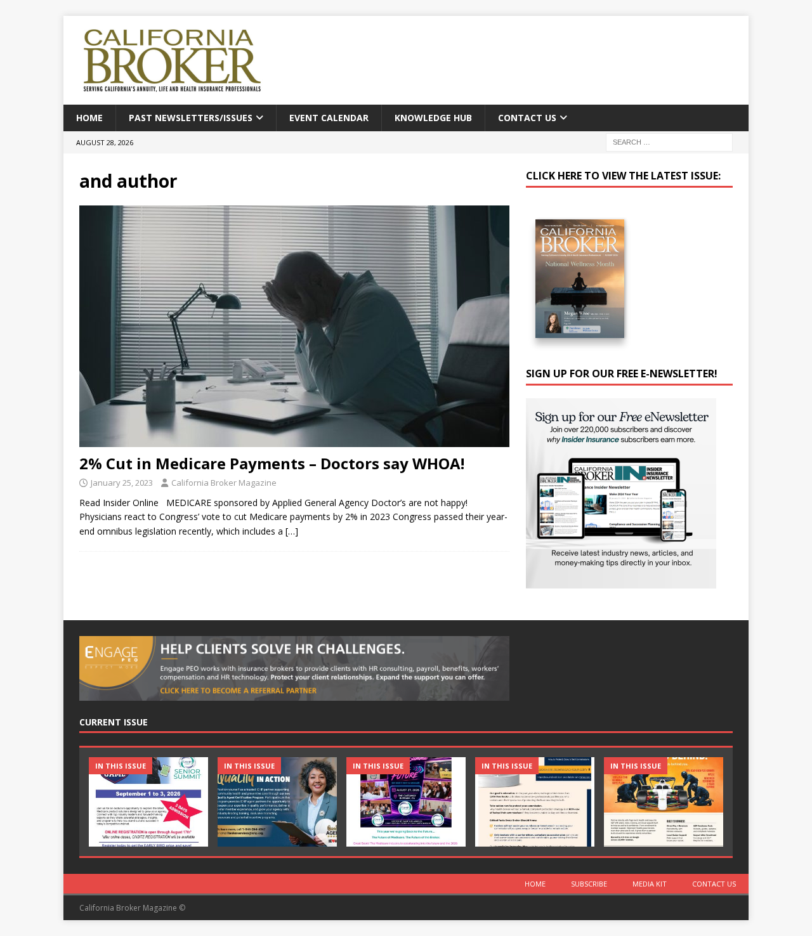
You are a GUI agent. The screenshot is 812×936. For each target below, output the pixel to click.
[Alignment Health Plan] (663, 802)
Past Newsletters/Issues (190, 118)
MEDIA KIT (649, 883)
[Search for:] (669, 142)
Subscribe (589, 883)
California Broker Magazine (224, 482)
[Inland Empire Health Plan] (277, 802)
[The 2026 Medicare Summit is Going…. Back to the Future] (406, 802)
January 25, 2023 (122, 482)
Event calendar (329, 118)
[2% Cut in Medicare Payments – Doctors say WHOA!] (294, 326)
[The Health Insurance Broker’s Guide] (534, 802)
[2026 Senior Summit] (148, 802)
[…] (291, 531)
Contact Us (527, 118)
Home (89, 118)
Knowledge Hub (433, 118)
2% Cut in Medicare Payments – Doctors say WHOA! (271, 463)
